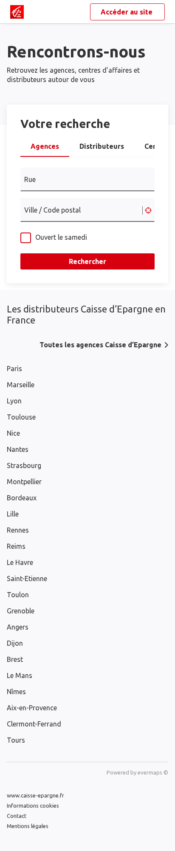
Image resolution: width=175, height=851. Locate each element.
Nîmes (16, 691)
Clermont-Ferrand (34, 724)
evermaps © (153, 772)
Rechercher (87, 261)
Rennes (18, 530)
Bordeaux (22, 498)
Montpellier (24, 481)
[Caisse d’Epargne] (17, 12)
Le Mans (19, 675)
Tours (16, 740)
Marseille (20, 385)
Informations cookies (33, 805)
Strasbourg (24, 465)
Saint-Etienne (27, 578)
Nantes (17, 449)
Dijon (15, 643)
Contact (16, 816)
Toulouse (21, 417)
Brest (15, 659)
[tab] (44, 149)
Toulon (18, 595)
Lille (13, 514)
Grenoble (20, 611)
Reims (16, 546)
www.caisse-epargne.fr (35, 795)
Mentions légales (27, 826)
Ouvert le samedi (61, 237)
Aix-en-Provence (32, 708)
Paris (14, 368)
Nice (13, 433)
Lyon (14, 401)
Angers (17, 627)
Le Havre (20, 562)
